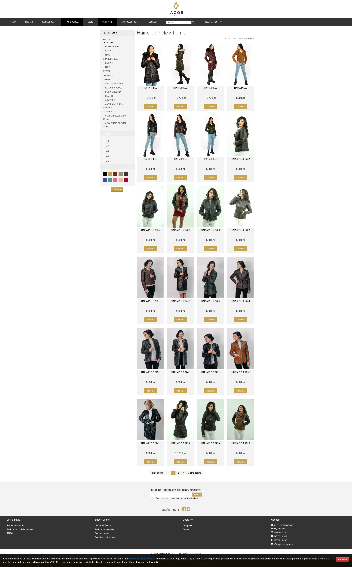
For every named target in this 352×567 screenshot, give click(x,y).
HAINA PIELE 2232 (240, 230)
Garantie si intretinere (105, 537)
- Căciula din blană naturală (113, 106)
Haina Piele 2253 (240, 301)
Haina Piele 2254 (210, 301)
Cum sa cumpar (102, 533)
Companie (188, 525)
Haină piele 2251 (240, 372)
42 (107, 146)
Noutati (29, 22)
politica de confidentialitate (185, 498)
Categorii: (108, 42)
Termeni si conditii (15, 525)
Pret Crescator (233, 38)
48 (107, 161)
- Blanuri (108, 96)
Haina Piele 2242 (180, 301)
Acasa (13, 22)
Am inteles (342, 559)
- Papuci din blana (112, 88)
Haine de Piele (72, 22)
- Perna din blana (112, 92)
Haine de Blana (49, 22)
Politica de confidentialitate (20, 529)
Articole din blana (130, 22)
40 (107, 141)
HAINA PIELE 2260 (210, 230)
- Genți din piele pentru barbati (115, 117)
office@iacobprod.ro (283, 544)
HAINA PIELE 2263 (180, 230)
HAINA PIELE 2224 (180, 443)
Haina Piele (150, 88)
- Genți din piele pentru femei (115, 125)
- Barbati (108, 51)
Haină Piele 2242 (180, 372)
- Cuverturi (109, 100)
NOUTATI (107, 39)
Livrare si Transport (104, 525)
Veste (90, 22)
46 (107, 156)
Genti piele (107, 22)
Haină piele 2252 (210, 372)
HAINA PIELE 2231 (150, 301)
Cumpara (150, 106)
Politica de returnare (104, 529)
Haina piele (240, 88)
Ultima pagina (194, 473)
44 (107, 151)
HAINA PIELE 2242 (150, 443)
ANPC (10, 533)
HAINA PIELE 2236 (210, 443)
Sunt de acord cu (177, 498)
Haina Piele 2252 (240, 159)
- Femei (107, 55)
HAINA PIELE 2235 (150, 230)
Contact (153, 22)
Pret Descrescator (247, 38)
